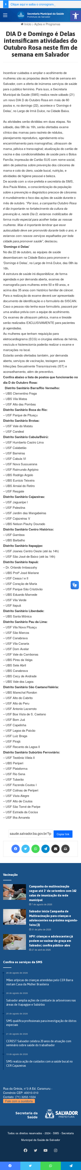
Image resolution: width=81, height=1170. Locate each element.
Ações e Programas (47, 24)
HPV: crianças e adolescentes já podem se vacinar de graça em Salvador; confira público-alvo (51, 941)
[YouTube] (45, 1150)
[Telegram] (45, 849)
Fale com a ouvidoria (19, 1101)
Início (27, 24)
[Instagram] (55, 1150)
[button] (75, 15)
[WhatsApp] (35, 849)
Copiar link (63, 834)
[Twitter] (25, 849)
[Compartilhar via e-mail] (55, 849)
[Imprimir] (65, 849)
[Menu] (5, 16)
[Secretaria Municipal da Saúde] (40, 15)
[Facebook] (15, 849)
